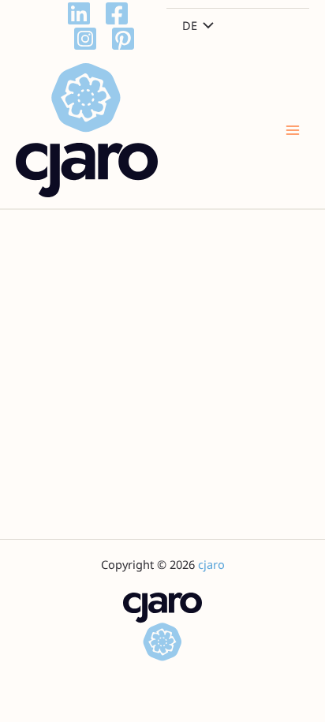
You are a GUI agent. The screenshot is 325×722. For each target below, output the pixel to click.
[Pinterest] (123, 38)
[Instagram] (85, 38)
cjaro (211, 564)
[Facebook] (116, 13)
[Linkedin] (79, 13)
